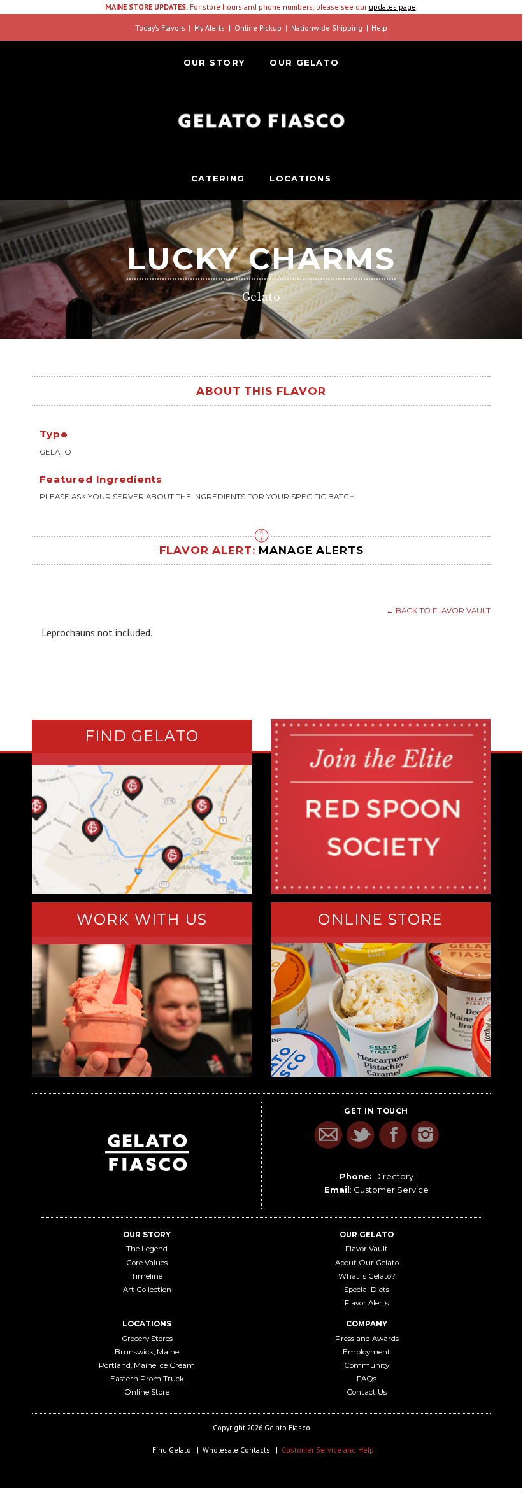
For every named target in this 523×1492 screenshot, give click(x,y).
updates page (392, 6)
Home (261, 121)
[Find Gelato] (142, 829)
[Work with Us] (142, 1010)
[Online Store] (381, 1010)
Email (327, 1135)
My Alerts (209, 27)
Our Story (214, 62)
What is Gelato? (367, 1276)
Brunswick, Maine (147, 1351)
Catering (218, 178)
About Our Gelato (367, 1262)
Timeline (146, 1276)
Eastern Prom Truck (147, 1378)
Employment (366, 1351)
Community (366, 1365)
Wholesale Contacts (236, 1449)
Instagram (425, 1135)
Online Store (146, 1392)
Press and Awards (367, 1338)
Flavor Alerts (367, 1302)
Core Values (147, 1262)
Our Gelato (304, 62)
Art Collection (147, 1289)
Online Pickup (258, 27)
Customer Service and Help (328, 1449)
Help (379, 27)
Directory (393, 1176)
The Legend (147, 1248)
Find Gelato (171, 1449)
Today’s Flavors (160, 27)
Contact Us (367, 1392)
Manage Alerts (311, 550)
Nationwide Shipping (326, 27)
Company (366, 1323)
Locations (300, 178)
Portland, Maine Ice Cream (147, 1365)
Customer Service (391, 1189)
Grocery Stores (147, 1338)
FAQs (366, 1378)
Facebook (392, 1135)
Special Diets (366, 1289)
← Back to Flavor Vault (438, 610)
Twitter (360, 1135)
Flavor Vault (366, 1248)
